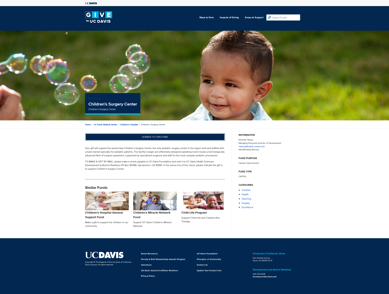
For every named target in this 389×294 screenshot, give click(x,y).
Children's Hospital (129, 124)
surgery (246, 203)
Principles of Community (209, 259)
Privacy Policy (148, 275)
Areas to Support (254, 17)
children (246, 190)
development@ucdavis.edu (265, 276)
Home (88, 124)
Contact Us (202, 264)
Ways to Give (206, 17)
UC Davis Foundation (207, 253)
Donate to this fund (155, 137)
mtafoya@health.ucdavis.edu (252, 146)
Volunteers (146, 264)
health (245, 194)
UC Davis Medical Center (105, 124)
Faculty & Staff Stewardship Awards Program (163, 259)
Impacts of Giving (229, 17)
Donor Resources (149, 253)
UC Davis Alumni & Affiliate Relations (159, 270)
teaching (246, 199)
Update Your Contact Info (209, 270)
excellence (247, 207)
